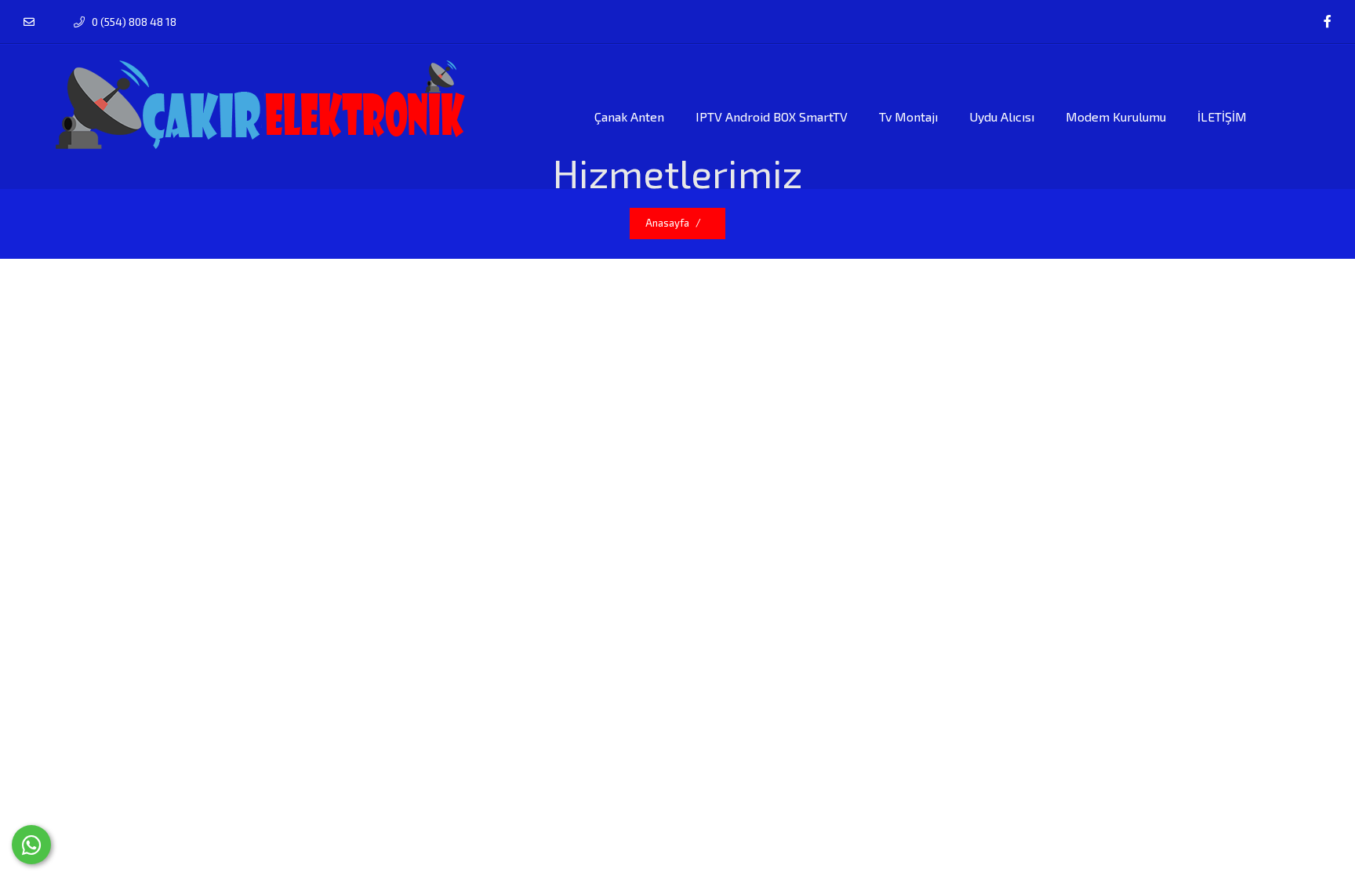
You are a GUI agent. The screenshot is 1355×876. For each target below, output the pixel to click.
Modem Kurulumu (1116, 116)
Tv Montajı (908, 116)
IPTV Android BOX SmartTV (772, 116)
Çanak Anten (629, 116)
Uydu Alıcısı (1001, 116)
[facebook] (1327, 21)
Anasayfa (667, 222)
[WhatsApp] (31, 844)
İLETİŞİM (1222, 116)
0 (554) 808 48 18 (132, 21)
